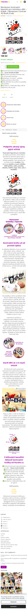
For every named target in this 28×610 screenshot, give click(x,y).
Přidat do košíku (14, 66)
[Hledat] (17, 1)
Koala (14, 139)
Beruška (14, 141)
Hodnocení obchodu (5, 548)
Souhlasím (13, 606)
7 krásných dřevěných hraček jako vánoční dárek (12, 563)
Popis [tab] (3, 129)
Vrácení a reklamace (5, 539)
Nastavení (13, 602)
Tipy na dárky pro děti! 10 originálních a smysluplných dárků (14, 559)
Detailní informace (5, 90)
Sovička (14, 143)
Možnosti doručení (20, 62)
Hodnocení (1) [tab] (9, 129)
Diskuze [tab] (15, 129)
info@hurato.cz (6, 517)
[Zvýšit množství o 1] (6, 66)
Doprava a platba (5, 537)
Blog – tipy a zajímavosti (6, 546)
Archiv (3, 567)
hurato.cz (5, 521)
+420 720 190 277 (7, 519)
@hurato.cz (5, 528)
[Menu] (24, 1)
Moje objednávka (5, 541)
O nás (2, 535)
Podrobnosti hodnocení (18, 15)
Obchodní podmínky (5, 543)
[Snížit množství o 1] (6, 67)
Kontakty (3, 534)
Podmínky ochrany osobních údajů (9, 544)
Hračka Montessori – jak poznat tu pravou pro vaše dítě (14, 555)
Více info (22, 598)
